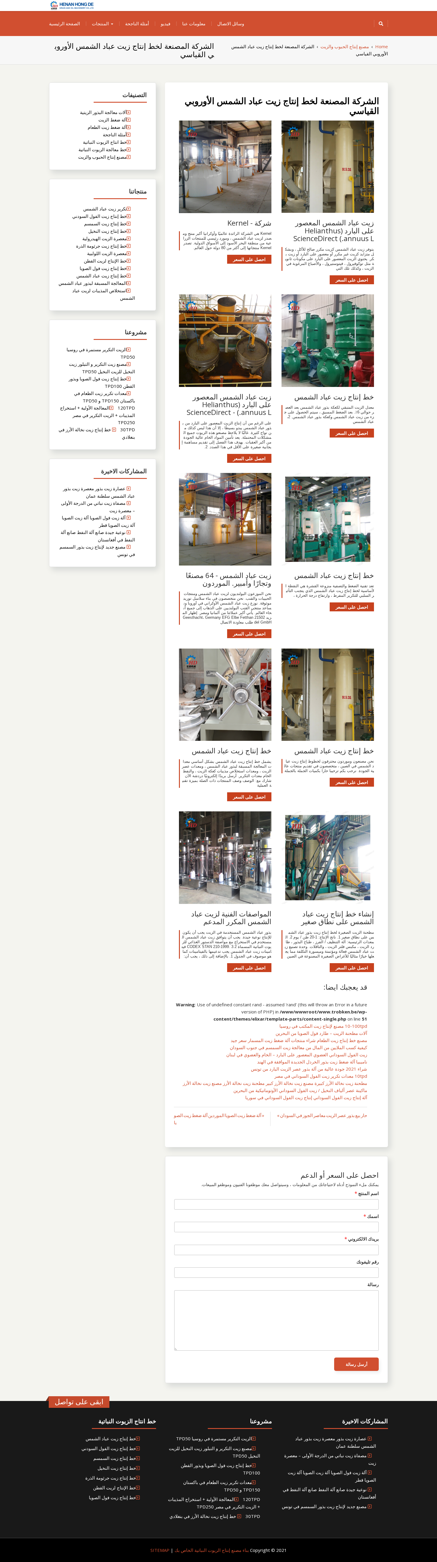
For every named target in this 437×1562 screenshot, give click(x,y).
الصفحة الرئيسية (64, 23)
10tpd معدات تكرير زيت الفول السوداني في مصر (320, 1076)
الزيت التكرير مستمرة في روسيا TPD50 (214, 1438)
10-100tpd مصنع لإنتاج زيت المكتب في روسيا (323, 1026)
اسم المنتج (367, 1193)
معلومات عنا (193, 23)
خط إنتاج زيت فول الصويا (103, 268)
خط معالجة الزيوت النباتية (102, 149)
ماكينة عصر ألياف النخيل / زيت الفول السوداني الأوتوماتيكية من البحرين (300, 1090)
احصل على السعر (352, 280)
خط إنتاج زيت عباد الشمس (101, 276)
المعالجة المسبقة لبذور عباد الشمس (93, 283)
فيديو (165, 23)
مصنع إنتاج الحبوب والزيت (102, 157)
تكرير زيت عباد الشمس (105, 209)
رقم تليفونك (367, 1262)
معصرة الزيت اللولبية (107, 253)
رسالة (373, 1284)
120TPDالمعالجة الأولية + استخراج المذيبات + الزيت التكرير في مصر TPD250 (97, 415)
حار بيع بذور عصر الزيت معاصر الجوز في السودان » (322, 1115)
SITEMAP (159, 1550)
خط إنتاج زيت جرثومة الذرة (101, 246)
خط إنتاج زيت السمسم (105, 224)
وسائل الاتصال (230, 23)
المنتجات (100, 23)
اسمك (371, 1216)
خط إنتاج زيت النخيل (107, 231)
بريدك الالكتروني (362, 1239)
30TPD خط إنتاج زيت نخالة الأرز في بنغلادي (214, 1516)
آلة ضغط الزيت (112, 120)
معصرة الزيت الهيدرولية (104, 238)
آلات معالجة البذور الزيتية (103, 112)
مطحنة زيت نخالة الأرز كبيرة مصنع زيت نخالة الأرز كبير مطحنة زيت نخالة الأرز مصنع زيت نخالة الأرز (275, 1083)
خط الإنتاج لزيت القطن (105, 261)
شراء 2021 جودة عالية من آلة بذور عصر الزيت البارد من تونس (309, 1069)
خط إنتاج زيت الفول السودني (99, 216)
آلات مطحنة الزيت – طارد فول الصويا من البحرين (321, 1033)
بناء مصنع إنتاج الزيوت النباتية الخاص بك (211, 1550)
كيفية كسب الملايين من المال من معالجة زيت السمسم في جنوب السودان (298, 1047)
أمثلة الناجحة (137, 23)
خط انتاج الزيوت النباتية (105, 142)
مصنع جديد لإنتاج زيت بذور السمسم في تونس (324, 1506)
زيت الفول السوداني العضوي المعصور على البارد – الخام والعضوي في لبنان (296, 1055)
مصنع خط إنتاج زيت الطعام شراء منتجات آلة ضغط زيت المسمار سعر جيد (299, 1040)
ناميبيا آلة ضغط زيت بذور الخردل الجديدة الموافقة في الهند (312, 1062)
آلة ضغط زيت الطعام (107, 127)
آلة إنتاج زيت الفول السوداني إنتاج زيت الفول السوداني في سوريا (306, 1097)
